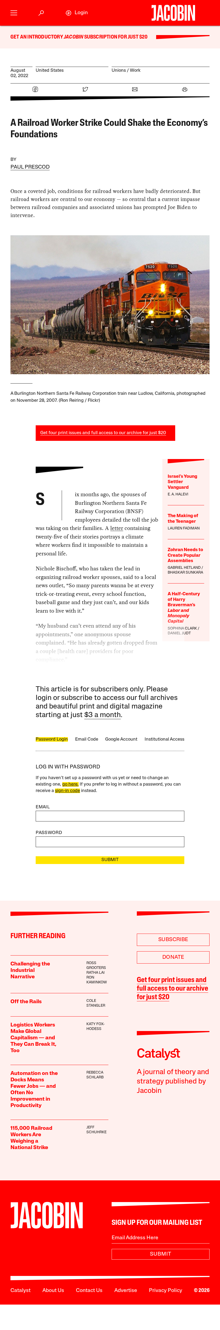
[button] (13, 13)
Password (49, 833)
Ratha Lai (95, 973)
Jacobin (73, 37)
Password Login (52, 739)
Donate (173, 957)
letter (116, 528)
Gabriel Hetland (184, 568)
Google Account (121, 739)
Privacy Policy (165, 1290)
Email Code (86, 739)
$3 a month (102, 715)
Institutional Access (164, 739)
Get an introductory (37, 37)
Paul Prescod (30, 167)
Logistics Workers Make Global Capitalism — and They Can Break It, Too (33, 1038)
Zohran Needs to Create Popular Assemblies (185, 555)
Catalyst (20, 1290)
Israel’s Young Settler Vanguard (182, 482)
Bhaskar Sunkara (185, 573)
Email (43, 807)
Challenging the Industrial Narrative (30, 970)
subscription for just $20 (115, 37)
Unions (119, 70)
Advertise (125, 1290)
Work (135, 70)
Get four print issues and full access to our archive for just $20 (103, 433)
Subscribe (173, 939)
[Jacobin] (173, 12)
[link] (76, 13)
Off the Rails (26, 1002)
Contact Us (89, 1290)
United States (50, 70)
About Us (53, 1290)
